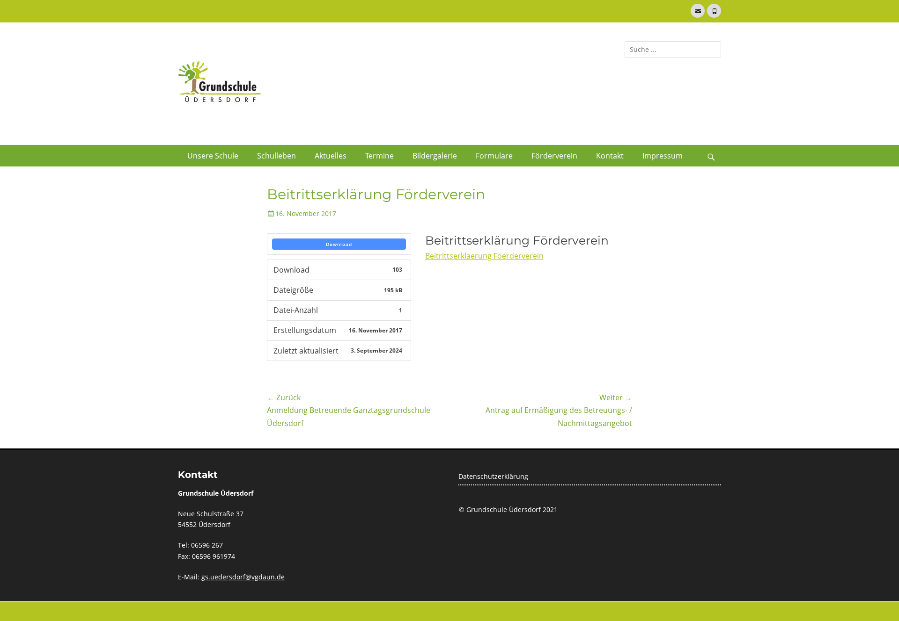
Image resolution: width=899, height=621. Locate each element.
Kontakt (610, 156)
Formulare (494, 156)
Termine (379, 156)
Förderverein (554, 156)
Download (339, 244)
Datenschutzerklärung (493, 476)
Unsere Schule (212, 156)
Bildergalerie (435, 156)
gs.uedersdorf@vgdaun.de (243, 576)
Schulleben (276, 156)
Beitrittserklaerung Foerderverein (484, 256)
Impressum (662, 156)
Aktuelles (330, 156)
